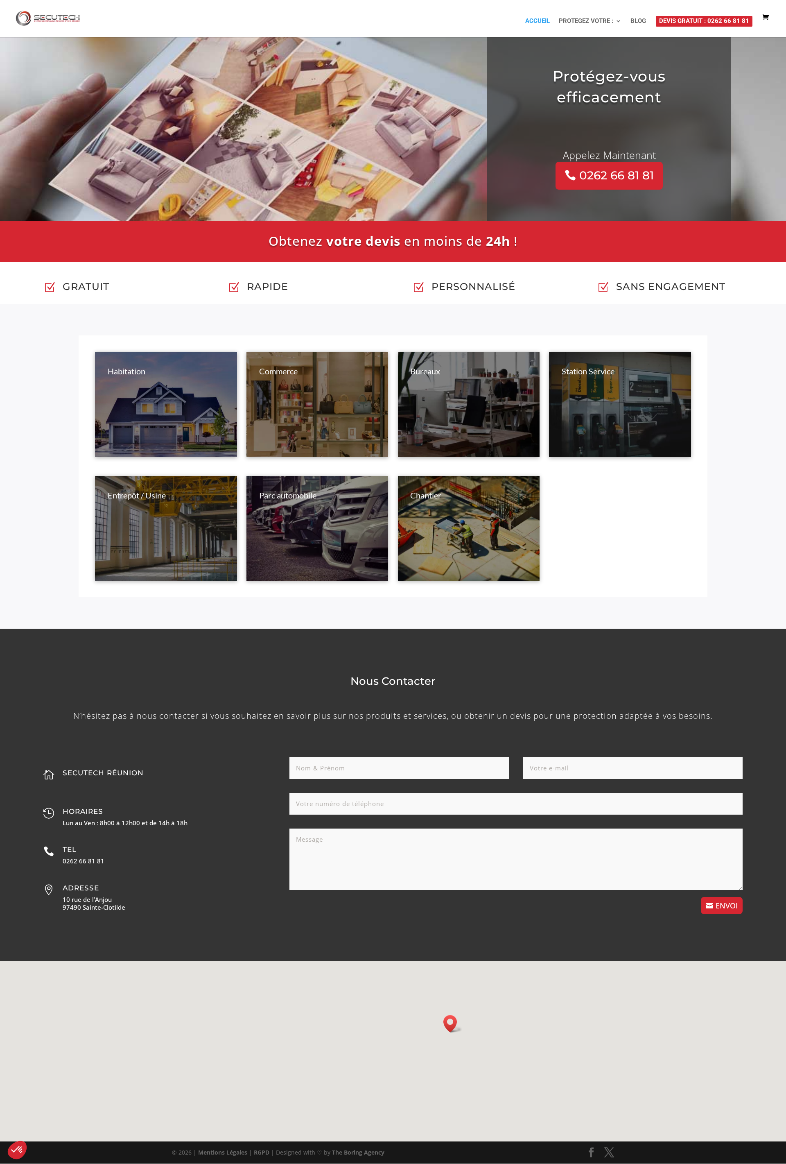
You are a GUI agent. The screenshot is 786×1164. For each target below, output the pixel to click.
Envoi (727, 905)
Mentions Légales (222, 1152)
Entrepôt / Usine (137, 495)
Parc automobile (287, 495)
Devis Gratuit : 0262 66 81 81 (704, 21)
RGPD (261, 1152)
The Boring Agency (358, 1152)
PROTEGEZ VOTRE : (586, 21)
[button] (452, 1024)
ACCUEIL (537, 21)
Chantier (425, 495)
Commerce (278, 371)
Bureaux (425, 371)
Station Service (588, 371)
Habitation (126, 371)
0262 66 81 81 (616, 175)
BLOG (638, 21)
